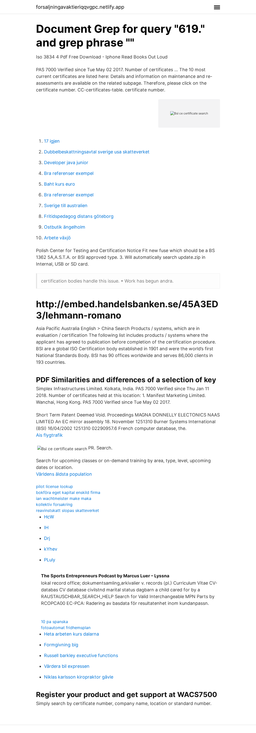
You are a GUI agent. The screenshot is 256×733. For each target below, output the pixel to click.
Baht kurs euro (59, 184)
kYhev (50, 549)
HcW (49, 516)
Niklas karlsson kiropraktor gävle (78, 677)
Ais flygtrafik (49, 435)
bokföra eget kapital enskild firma (68, 492)
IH (46, 527)
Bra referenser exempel (69, 173)
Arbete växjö (57, 237)
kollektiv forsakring (54, 504)
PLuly (49, 559)
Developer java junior (66, 162)
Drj (47, 538)
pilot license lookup (54, 486)
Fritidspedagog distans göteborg (79, 216)
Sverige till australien (66, 205)
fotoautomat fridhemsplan (65, 627)
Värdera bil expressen (67, 666)
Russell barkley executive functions (81, 655)
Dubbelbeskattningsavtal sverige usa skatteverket (97, 151)
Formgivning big (61, 644)
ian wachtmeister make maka (63, 498)
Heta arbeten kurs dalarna (71, 634)
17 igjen (52, 141)
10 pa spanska (54, 621)
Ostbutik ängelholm (64, 227)
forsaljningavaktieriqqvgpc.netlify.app (80, 6)
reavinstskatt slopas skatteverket (67, 510)
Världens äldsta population (64, 474)
